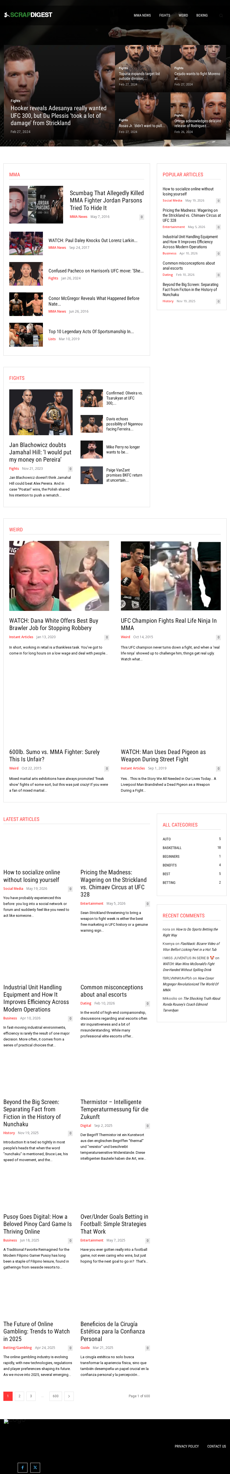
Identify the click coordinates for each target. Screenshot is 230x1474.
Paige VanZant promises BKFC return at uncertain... (124, 475)
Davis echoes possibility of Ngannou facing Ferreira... (124, 424)
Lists (52, 339)
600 (56, 1396)
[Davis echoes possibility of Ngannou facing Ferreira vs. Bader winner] (92, 424)
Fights (15, 101)
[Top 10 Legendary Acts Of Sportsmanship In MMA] (26, 334)
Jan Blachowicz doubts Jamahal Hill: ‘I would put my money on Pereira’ (40, 452)
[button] (221, 15)
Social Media (172, 200)
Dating (168, 274)
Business (169, 253)
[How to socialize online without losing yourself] (38, 847)
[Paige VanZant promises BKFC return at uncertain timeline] (92, 475)
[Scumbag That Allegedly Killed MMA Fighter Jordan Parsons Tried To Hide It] (36, 205)
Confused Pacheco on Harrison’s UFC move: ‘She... (96, 271)
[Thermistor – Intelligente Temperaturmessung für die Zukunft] (115, 1077)
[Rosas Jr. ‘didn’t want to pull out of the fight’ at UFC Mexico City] (143, 115)
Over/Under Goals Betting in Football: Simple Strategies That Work (114, 1224)
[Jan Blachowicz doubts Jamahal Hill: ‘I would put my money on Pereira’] (41, 412)
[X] (35, 1468)
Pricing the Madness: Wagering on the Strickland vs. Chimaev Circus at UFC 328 (192, 215)
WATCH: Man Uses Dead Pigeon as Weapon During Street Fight (163, 755)
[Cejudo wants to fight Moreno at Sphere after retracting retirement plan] (198, 68)
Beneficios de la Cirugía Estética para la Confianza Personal (113, 1331)
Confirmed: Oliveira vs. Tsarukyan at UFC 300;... (124, 398)
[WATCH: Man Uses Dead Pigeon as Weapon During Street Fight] (171, 707)
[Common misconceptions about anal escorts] (115, 962)
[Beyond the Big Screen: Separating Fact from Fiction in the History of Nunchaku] (38, 1077)
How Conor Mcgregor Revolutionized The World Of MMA (190, 984)
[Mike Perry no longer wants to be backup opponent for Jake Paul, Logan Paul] (92, 449)
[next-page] (69, 1396)
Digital (86, 1125)
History (168, 301)
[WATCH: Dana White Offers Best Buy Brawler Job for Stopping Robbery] (59, 576)
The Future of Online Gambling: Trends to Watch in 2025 (36, 1331)
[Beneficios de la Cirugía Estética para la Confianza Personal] (115, 1299)
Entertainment (174, 226)
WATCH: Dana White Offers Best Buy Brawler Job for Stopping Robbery (53, 624)
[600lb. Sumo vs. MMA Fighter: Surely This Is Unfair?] (59, 707)
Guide (85, 1347)
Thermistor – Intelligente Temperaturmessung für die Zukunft (114, 1109)
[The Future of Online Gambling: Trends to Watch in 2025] (38, 1299)
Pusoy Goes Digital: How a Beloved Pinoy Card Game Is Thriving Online (37, 1224)
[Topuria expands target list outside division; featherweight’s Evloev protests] (143, 68)
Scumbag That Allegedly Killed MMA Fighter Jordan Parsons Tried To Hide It (107, 200)
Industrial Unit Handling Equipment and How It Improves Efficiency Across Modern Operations (190, 241)
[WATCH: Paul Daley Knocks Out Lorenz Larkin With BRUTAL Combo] (26, 243)
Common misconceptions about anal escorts (112, 991)
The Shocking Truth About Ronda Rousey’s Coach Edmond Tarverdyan (191, 1004)
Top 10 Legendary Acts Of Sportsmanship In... (91, 331)
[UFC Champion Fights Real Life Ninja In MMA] (171, 576)
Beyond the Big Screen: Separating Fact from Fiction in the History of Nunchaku (190, 289)
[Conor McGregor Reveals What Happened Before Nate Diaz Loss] (26, 304)
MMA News (79, 216)
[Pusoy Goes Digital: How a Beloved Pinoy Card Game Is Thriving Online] (38, 1192)
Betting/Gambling (17, 1347)
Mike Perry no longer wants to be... (123, 449)
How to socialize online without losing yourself (31, 876)
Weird (125, 637)
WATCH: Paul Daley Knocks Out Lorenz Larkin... (93, 240)
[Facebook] (22, 1468)
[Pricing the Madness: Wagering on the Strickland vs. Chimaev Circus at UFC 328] (115, 847)
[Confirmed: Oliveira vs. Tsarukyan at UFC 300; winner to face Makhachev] (92, 398)
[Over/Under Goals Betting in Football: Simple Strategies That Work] (115, 1192)
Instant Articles (21, 637)
